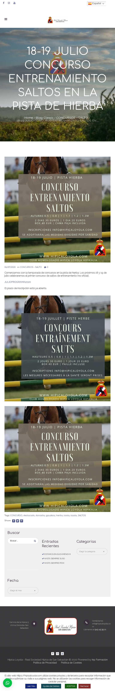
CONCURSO (16, 515)
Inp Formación (100, 659)
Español (96, 3)
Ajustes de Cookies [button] (51, 686)
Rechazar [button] (84, 686)
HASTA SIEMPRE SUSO (54, 558)
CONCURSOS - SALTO (72, 117)
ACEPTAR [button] (71, 686)
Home (28, 117)
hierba (59, 515)
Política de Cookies (71, 662)
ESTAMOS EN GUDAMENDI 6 (57, 554)
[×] (7, 682)
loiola (66, 515)
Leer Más (31, 686)
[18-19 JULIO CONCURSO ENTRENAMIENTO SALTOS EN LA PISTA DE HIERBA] (57, 209)
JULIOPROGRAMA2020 (17, 282)
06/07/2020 (10, 267)
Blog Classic (45, 117)
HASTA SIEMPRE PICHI (54, 563)
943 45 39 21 (100, 629)
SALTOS (82, 515)
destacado (29, 515)
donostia (40, 515)
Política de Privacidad (45, 662)
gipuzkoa (50, 515)
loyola (74, 515)
